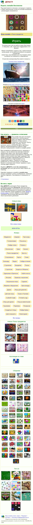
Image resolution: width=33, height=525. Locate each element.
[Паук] (12, 410)
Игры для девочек (20, 289)
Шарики (17, 237)
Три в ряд (26, 237)
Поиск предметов (17, 34)
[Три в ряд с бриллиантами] (12, 455)
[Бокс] (4, 398)
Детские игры (9, 293)
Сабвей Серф (10, 298)
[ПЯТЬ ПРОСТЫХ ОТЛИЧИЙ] (15, 476)
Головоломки (11, 241)
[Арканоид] (12, 393)
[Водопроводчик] (12, 444)
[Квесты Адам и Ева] (12, 433)
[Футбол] (19, 393)
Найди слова (12, 245)
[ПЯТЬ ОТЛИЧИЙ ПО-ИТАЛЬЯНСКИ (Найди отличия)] (22, 207)
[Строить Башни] (4, 444)
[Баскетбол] (27, 398)
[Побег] (19, 455)
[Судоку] (12, 404)
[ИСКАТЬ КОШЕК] (22, 328)
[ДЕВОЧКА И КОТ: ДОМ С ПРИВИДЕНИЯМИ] (10, 348)
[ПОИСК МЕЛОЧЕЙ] (10, 338)
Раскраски (26, 306)
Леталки (8, 277)
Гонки (26, 257)
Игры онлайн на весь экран (12, 516)
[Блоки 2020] (4, 450)
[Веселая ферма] (19, 387)
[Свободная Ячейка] (27, 410)
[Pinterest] (18, 121)
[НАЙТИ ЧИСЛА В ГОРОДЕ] (15, 496)
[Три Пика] (12, 415)
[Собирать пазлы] (19, 433)
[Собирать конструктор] (27, 433)
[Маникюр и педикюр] (27, 444)
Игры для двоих (8, 302)
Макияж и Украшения (11, 285)
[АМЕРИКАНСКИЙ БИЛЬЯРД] (5, 496)
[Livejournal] (21, 121)
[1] (6, 124)
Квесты (24, 253)
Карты (19, 257)
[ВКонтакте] (10, 121)
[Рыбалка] (19, 398)
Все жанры (16, 318)
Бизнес (25, 249)
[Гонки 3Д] (12, 387)
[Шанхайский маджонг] (4, 375)
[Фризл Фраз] (27, 421)
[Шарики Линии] (4, 387)
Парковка (17, 306)
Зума (18, 249)
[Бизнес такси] (19, 427)
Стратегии (8, 269)
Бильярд (6, 261)
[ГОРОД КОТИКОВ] (26, 476)
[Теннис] (4, 404)
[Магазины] (12, 427)
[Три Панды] (27, 404)
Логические (9, 249)
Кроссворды (26, 285)
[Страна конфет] (4, 438)
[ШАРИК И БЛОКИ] (15, 507)
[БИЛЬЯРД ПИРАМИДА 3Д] (26, 496)
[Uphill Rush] (4, 421)
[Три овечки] (4, 410)
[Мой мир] (15, 121)
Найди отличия (25, 261)
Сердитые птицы (10, 310)
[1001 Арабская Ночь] (12, 438)
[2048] (27, 415)
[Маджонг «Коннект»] (12, 375)
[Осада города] (4, 427)
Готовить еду (23, 298)
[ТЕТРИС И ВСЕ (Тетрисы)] (16, 217)
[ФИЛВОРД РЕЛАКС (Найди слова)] (10, 207)
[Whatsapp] (23, 121)
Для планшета (11, 314)
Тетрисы (23, 245)
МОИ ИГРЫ (16, 228)
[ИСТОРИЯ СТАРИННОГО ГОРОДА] (10, 328)
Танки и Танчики (23, 293)
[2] (6, 124)
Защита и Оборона (22, 269)
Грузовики (6, 306)
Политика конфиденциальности (20, 517)
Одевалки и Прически (11, 273)
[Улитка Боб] (12, 421)
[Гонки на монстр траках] (4, 381)
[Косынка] (19, 410)
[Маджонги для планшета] (19, 375)
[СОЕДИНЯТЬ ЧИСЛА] (15, 486)
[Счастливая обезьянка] (4, 433)
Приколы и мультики (21, 277)
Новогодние (23, 314)
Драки (9, 289)
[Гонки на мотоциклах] (27, 375)
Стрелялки (7, 265)
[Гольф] (12, 398)
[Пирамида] (4, 415)
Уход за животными (23, 302)
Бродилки (18, 265)
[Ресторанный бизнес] (4, 393)
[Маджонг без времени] (19, 381)
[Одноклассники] (12, 121)
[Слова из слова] (4, 455)
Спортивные (5, 179)
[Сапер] (19, 404)
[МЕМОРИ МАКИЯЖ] (22, 348)
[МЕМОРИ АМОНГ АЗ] (22, 338)
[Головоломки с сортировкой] (16, 461)
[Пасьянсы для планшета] (19, 415)
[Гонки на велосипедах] (12, 381)
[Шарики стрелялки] (27, 381)
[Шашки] (27, 427)
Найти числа (26, 273)
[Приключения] (27, 455)
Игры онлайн (5, 34)
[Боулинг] (27, 393)
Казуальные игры (12, 281)
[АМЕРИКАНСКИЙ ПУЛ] (5, 476)
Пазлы (27, 265)
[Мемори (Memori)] (16, 361)
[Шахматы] (19, 421)
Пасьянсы (23, 241)
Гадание (24, 281)
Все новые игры (16, 224)
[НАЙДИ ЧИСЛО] (5, 486)
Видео (15, 261)
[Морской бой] (19, 450)
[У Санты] (19, 438)
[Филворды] (19, 444)
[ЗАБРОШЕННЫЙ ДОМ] (26, 486)
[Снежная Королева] (27, 438)
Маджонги (7, 237)
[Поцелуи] (12, 450)
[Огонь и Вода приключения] (27, 450)
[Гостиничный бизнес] (27, 387)
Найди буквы (24, 310)
